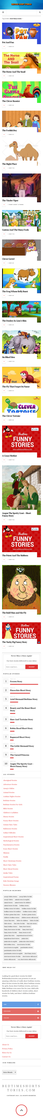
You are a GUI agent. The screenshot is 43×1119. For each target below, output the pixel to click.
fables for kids (34, 920)
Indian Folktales (9, 833)
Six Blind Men (8, 357)
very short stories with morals (27, 959)
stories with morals (10, 959)
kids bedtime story (9, 944)
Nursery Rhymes (9, 885)
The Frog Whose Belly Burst (15, 291)
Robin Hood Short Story (21, 728)
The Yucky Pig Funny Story (14, 641)
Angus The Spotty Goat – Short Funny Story (16, 514)
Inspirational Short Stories (13, 837)
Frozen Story (16, 681)
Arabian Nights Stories (11, 796)
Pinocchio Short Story (20, 690)
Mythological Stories (11, 841)
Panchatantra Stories (11, 845)
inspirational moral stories (24, 935)
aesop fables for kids (25, 896)
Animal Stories (8, 792)
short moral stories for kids (12, 956)
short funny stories (30, 953)
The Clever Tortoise (11, 415)
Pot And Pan (8, 42)
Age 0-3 (11, 46)
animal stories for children (23, 902)
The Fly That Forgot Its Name (16, 386)
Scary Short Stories (10, 849)
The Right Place (9, 163)
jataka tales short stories (26, 941)
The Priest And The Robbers (15, 555)
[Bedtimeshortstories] (21, 4)
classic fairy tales (9, 920)
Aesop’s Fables (8, 788)
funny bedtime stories (10, 926)
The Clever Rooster (11, 101)
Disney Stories (8, 816)
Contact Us (6, 1057)
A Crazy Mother (9, 455)
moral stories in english (11, 947)
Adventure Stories (16, 725)
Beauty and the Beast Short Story (23, 709)
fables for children (22, 920)
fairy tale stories (32, 923)
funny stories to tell (25, 932)
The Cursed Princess (19, 755)
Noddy (5, 857)
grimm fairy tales (9, 935)
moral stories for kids (23, 944)
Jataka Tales (7, 873)
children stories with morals (30, 917)
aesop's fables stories (10, 896)
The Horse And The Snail (13, 71)
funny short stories (25, 926)
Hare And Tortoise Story (21, 719)
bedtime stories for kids (29, 908)
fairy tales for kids (19, 923)
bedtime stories (24, 905)
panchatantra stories (26, 947)
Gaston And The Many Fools (15, 229)
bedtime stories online (29, 911)
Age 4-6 (11, 75)
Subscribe (7, 1011)
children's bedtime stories (11, 917)
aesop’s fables (8, 899)
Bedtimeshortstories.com (21, 1088)
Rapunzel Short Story (20, 737)
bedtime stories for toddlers (12, 911)
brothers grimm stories (29, 914)
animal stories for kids (10, 905)
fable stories (8, 923)
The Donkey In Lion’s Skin (14, 320)
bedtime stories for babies (12, 908)
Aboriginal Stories (10, 780)
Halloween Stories (10, 829)
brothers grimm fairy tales (12, 914)
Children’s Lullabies (10, 812)
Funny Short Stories (16, 204)
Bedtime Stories (9, 800)
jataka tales (25, 938)
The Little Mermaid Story (22, 746)
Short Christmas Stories (12, 861)
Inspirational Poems (11, 877)
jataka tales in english (10, 941)
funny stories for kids (10, 932)
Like (5, 1004)
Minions (6, 853)
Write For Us (6, 1052)
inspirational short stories (11, 938)
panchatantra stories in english (13, 953)
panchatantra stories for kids (12, 950)
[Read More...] (4, 47)
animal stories (8, 902)
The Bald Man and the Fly (14, 612)
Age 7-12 (11, 168)
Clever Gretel (8, 258)
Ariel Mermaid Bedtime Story (23, 699)
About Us (5, 1044)
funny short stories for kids (12, 929)
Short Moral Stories (10, 869)
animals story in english (22, 899)
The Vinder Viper (10, 200)
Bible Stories (8, 808)
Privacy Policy (7, 1048)
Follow (6, 1018)
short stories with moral (30, 956)
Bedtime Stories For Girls (12, 804)
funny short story (27, 929)
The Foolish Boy (9, 130)
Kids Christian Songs (11, 881)
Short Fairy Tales (9, 865)
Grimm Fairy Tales (10, 824)
